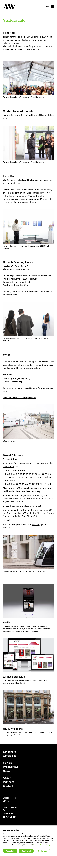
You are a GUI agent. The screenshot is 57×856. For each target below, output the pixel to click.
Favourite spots (10, 806)
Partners (8, 781)
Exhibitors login (10, 797)
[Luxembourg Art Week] (9, 6)
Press (5, 810)
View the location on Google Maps (19, 397)
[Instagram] (7, 816)
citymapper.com (11, 501)
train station (8, 466)
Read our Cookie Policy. (41, 845)
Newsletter (8, 813)
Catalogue (10, 755)
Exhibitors (9, 751)
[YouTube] (14, 816)
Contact (8, 785)
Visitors (7, 762)
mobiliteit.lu (44, 498)
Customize (42, 850)
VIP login (7, 801)
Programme (10, 766)
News (6, 770)
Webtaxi (36, 524)
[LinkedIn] (11, 816)
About (7, 777)
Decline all (26, 850)
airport (25, 463)
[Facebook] (4, 816)
